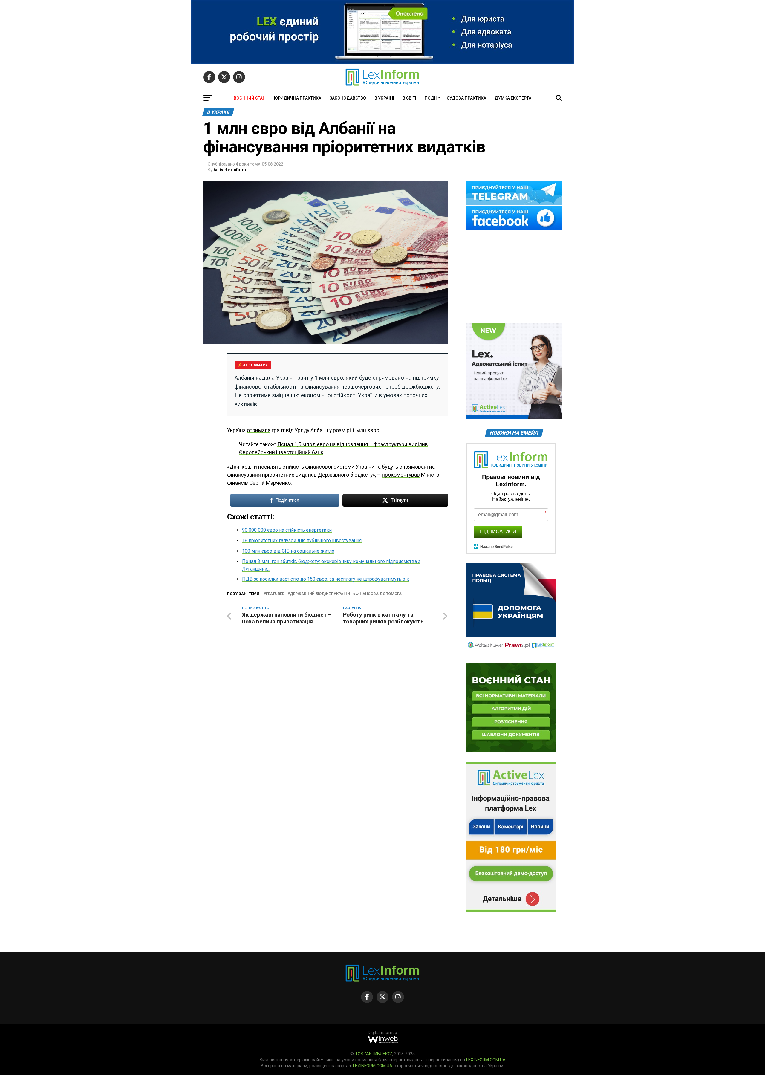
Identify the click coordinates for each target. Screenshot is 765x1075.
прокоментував (401, 475)
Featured (275, 594)
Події (431, 98)
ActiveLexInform (229, 169)
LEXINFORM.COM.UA (486, 1059)
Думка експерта (513, 98)
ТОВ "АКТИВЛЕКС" (373, 1053)
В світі (409, 98)
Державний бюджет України (320, 594)
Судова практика (466, 98)
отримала (258, 430)
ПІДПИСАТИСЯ (498, 531)
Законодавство (348, 98)
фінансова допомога (378, 594)
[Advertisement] (514, 277)
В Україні (384, 98)
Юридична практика (297, 98)
